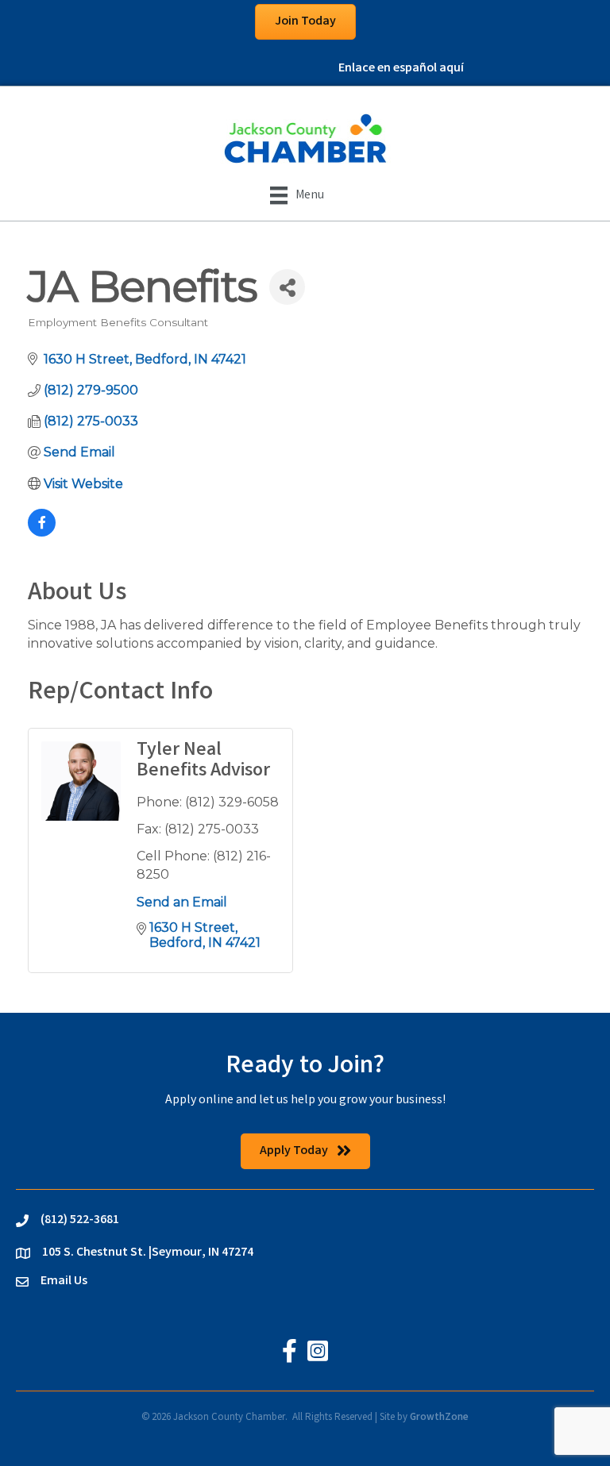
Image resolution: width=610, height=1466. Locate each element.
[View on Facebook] (42, 532)
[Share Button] (287, 287)
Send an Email (182, 902)
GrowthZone (439, 1418)
